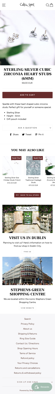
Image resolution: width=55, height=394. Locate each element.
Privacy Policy (27, 323)
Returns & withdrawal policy (27, 373)
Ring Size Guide (27, 338)
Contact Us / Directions (27, 343)
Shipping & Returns (27, 333)
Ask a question (27, 128)
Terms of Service (28, 353)
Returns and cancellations (27, 368)
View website (27, 308)
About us (27, 328)
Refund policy (27, 358)
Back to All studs (29, 195)
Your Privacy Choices (27, 363)
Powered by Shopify (28, 390)
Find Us (27, 252)
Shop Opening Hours (27, 348)
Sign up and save (27, 382)
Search (27, 319)
